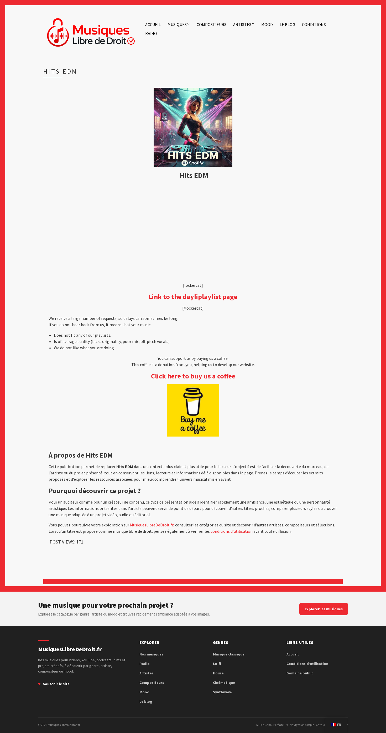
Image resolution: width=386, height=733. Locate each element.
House (218, 673)
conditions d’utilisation (232, 531)
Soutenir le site (56, 683)
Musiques (177, 24)
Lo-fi (217, 663)
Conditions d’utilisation (307, 663)
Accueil (153, 24)
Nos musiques (151, 654)
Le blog (287, 24)
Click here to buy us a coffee (193, 376)
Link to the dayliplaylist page (193, 296)
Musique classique (228, 654)
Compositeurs (211, 24)
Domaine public (299, 673)
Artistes (242, 24)
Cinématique (224, 682)
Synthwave (222, 692)
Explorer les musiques (324, 609)
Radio (151, 33)
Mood (267, 24)
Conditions (314, 24)
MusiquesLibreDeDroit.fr (151, 524)
